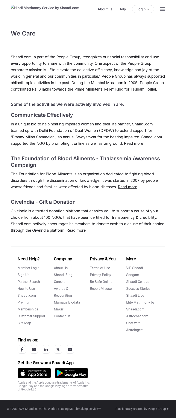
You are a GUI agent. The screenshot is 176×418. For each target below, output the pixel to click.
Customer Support (31, 316)
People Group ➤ (158, 408)
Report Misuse (101, 289)
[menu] (162, 9)
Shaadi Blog (63, 275)
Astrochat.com (137, 316)
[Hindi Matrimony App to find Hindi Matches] (71, 373)
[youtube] (70, 349)
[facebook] (22, 349)
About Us (61, 268)
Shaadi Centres (137, 282)
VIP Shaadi (134, 268)
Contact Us (62, 316)
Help (122, 9)
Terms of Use (100, 268)
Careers (59, 282)
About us (105, 9)
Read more (133, 143)
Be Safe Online (101, 282)
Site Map (24, 323)
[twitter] (58, 349)
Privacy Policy (100, 275)
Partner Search (29, 282)
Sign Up (23, 275)
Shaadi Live (135, 295)
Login (141, 9)
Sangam (132, 275)
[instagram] (34, 349)
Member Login (28, 268)
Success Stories (138, 289)
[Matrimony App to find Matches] (34, 373)
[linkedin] (46, 349)
